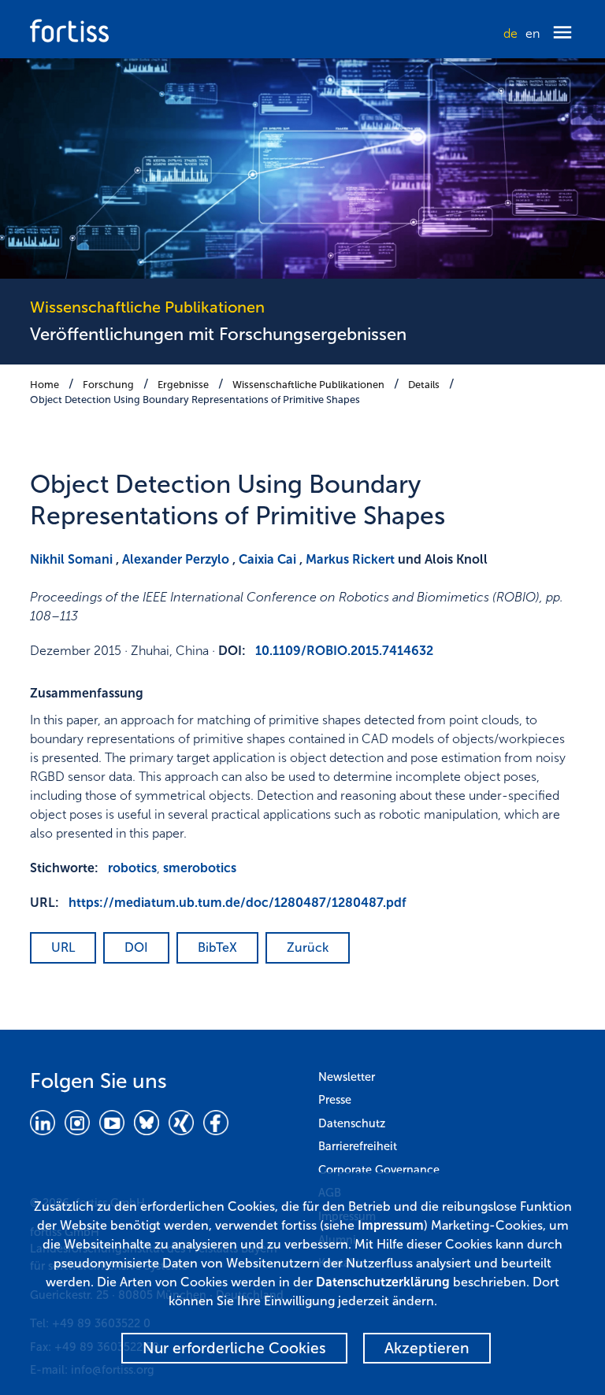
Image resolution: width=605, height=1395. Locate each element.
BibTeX (217, 947)
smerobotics (199, 867)
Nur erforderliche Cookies (234, 1348)
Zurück (307, 947)
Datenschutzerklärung (383, 1282)
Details (424, 384)
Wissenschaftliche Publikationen (308, 384)
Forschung (108, 384)
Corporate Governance (379, 1170)
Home (44, 384)
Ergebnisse (183, 384)
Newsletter (346, 1077)
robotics (132, 867)
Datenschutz (351, 1123)
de (510, 33)
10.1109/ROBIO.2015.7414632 (344, 650)
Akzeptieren (427, 1348)
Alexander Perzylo (175, 559)
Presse (334, 1100)
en (532, 33)
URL (63, 947)
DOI (136, 947)
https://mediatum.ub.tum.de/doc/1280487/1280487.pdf (237, 902)
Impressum (391, 1225)
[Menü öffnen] (562, 33)
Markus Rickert (350, 559)
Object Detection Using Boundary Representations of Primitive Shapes (195, 399)
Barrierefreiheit (357, 1146)
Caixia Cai (267, 559)
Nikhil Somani (71, 559)
